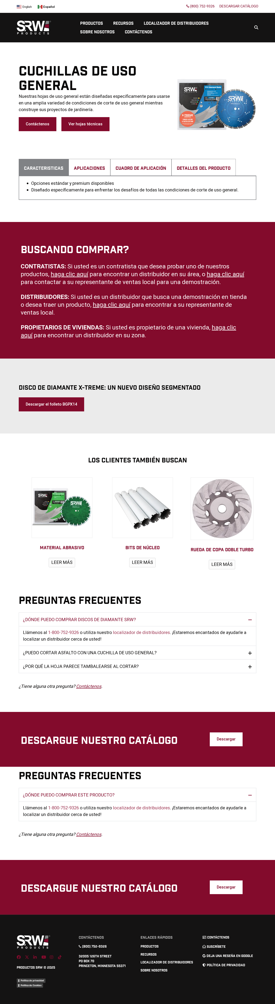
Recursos (123, 23)
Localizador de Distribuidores (176, 23)
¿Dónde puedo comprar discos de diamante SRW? (79, 620)
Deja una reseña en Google (230, 956)
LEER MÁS (61, 562)
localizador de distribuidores (141, 632)
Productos (91, 23)
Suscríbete (216, 947)
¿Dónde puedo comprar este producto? (69, 795)
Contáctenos (138, 32)
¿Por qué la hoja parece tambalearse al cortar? (81, 666)
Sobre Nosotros (97, 32)
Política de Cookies (31, 985)
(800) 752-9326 (202, 6)
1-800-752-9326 (63, 632)
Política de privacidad (32, 980)
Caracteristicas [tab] (43, 168)
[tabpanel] (137, 188)
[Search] (254, 27)
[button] (137, 619)
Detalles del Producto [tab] (204, 168)
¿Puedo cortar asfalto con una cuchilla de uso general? (90, 653)
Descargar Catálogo (238, 6)
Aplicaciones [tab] (89, 168)
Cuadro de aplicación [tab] (141, 168)
